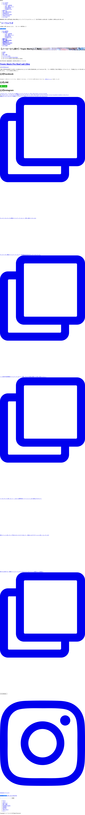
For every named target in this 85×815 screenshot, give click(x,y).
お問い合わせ (3, 28)
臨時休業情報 (8, 7)
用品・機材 (6, 11)
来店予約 (7, 14)
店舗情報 (5, 13)
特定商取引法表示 (6, 805)
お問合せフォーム (48, 79)
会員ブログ (4, 803)
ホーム (5, 2)
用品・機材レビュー (9, 6)
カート (4, 17)
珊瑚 (4, 10)
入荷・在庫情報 (8, 5)
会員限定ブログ (8, 9)
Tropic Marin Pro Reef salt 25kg (15, 64)
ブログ (5, 4)
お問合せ (6, 15)
